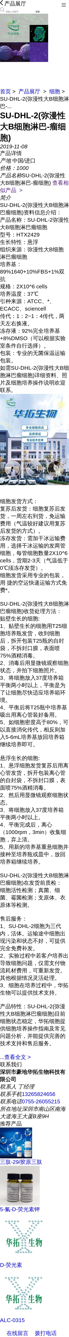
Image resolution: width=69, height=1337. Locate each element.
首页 (5, 91)
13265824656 (38, 1094)
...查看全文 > (15, 1057)
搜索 (38, 11)
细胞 (54, 91)
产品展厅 (29, 91)
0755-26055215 (41, 1101)
